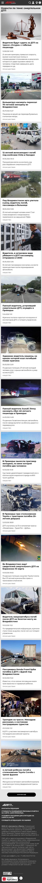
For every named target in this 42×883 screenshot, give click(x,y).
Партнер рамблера (18, 873)
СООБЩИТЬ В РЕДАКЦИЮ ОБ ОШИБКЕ (16, 820)
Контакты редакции (10, 808)
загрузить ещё (21, 794)
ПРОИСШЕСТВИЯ (9, 69)
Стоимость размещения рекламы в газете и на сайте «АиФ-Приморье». (20, 812)
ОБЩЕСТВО (7, 220)
